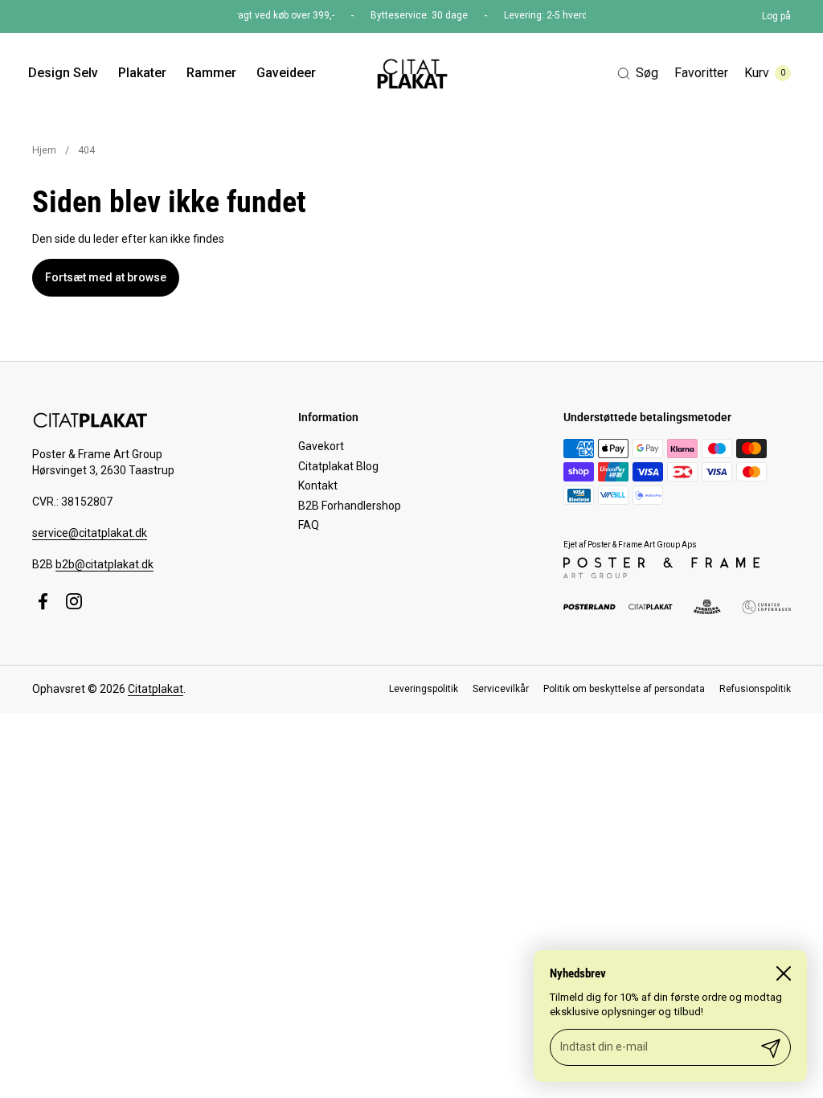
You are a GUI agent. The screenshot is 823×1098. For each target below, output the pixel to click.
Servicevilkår (501, 688)
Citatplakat (155, 688)
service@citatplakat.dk (89, 532)
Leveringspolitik (423, 688)
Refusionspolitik (755, 688)
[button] (637, 74)
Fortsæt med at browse (105, 277)
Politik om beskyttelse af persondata (624, 688)
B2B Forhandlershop (349, 505)
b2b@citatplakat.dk (104, 564)
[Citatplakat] (411, 73)
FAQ (308, 524)
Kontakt (318, 485)
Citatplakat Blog (338, 466)
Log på (776, 16)
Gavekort (321, 446)
